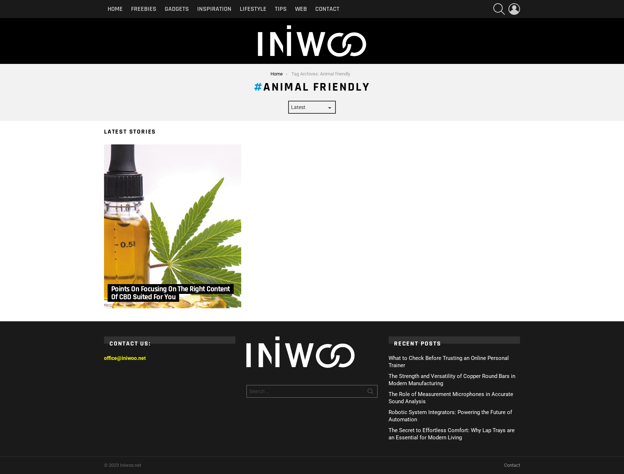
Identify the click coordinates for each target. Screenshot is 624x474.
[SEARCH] (499, 9)
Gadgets (177, 9)
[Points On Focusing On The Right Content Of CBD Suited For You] (172, 226)
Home (115, 9)
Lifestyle (253, 9)
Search (370, 393)
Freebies (143, 9)
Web (301, 9)
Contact (327, 9)
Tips (281, 9)
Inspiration (214, 9)
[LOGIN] (514, 9)
